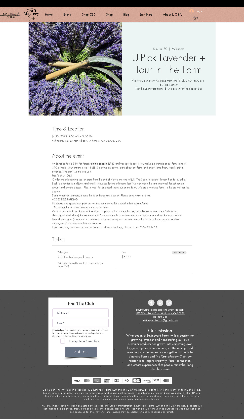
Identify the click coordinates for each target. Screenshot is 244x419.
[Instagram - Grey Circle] (169, 302)
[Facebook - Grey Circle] (151, 302)
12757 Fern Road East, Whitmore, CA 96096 (160, 313)
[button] (195, 18)
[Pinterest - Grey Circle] (160, 302)
